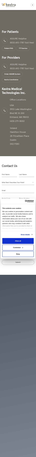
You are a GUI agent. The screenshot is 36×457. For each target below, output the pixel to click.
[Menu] (32, 5)
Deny (18, 254)
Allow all (18, 241)
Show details (25, 234)
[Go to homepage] (9, 5)
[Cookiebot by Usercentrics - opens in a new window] (25, 201)
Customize (17, 247)
